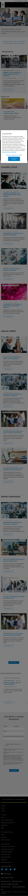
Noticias (3, 808)
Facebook (2, 869)
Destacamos (5, 41)
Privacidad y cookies (17, 881)
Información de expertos (6, 832)
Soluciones (3, 814)
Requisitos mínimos (5, 886)
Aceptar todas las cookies (14, 159)
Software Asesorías (5, 844)
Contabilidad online (5, 854)
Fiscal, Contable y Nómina (7, 820)
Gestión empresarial (8, 43)
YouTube (15, 869)
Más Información (7, 89)
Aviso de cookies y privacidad (9, 152)
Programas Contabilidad (6, 851)
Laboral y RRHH (21, 41)
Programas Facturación (6, 862)
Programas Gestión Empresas (8, 846)
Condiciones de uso (5, 881)
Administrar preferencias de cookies (14, 155)
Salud (2, 817)
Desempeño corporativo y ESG (8, 822)
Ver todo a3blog (13, 662)
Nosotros (3, 805)
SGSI (2, 889)
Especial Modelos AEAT (19, 43)
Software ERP (4, 859)
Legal (2, 828)
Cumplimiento (4, 825)
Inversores (3, 837)
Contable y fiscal (13, 41)
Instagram (6, 869)
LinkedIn (10, 869)
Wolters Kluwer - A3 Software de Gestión (13, 799)
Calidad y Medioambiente (18, 886)
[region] (14, 146)
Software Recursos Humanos (7, 849)
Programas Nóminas (5, 857)
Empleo (3, 834)
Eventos (3, 810)
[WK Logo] (6, 874)
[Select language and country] (25, 1)
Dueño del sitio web (5, 839)
